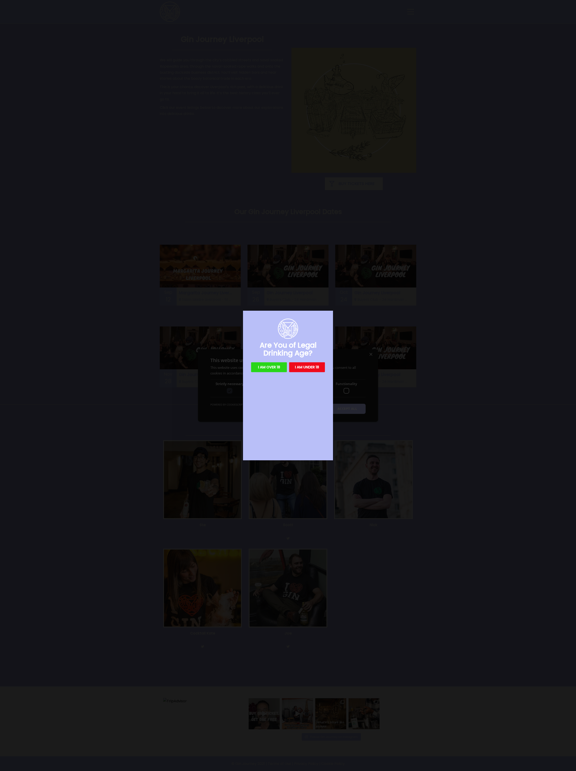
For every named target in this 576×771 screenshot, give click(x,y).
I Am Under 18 (307, 367)
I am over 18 (269, 367)
